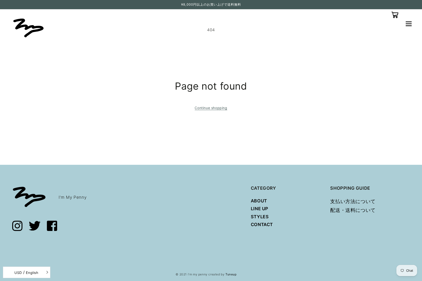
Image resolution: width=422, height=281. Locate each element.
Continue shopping (211, 108)
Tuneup (231, 274)
